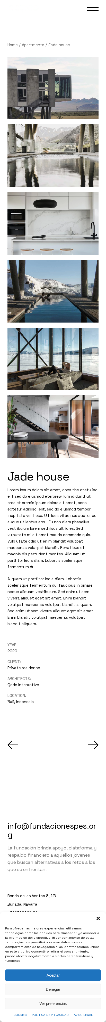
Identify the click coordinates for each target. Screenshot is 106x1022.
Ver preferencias (53, 1003)
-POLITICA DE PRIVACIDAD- (50, 1015)
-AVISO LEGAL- (83, 1015)
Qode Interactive (23, 684)
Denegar (53, 989)
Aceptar (53, 975)
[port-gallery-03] (53, 291)
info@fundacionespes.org (51, 830)
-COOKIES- (20, 1015)
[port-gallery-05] (53, 426)
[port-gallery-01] (53, 155)
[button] (98, 918)
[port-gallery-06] (53, 223)
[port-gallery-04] (53, 359)
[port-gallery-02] (53, 88)
